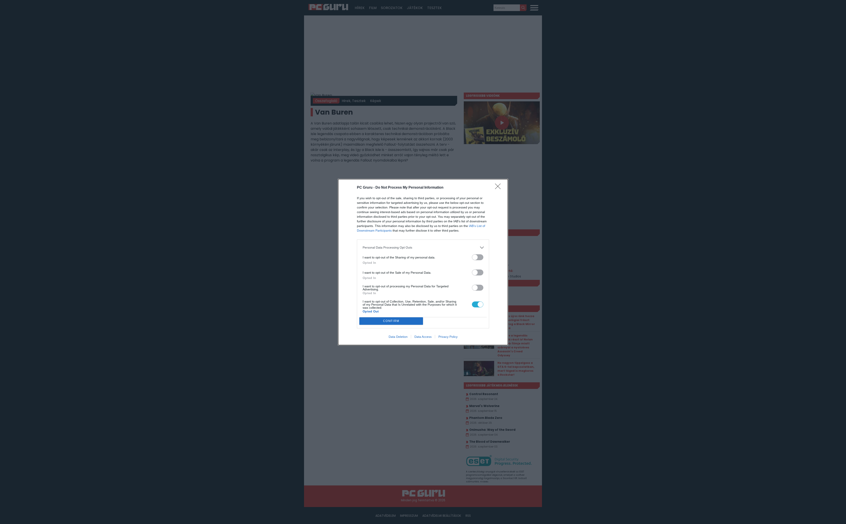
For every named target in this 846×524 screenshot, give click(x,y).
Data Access (423, 336)
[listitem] (423, 247)
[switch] (477, 257)
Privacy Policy (448, 336)
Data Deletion (398, 336)
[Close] (499, 188)
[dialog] (423, 262)
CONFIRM (391, 321)
